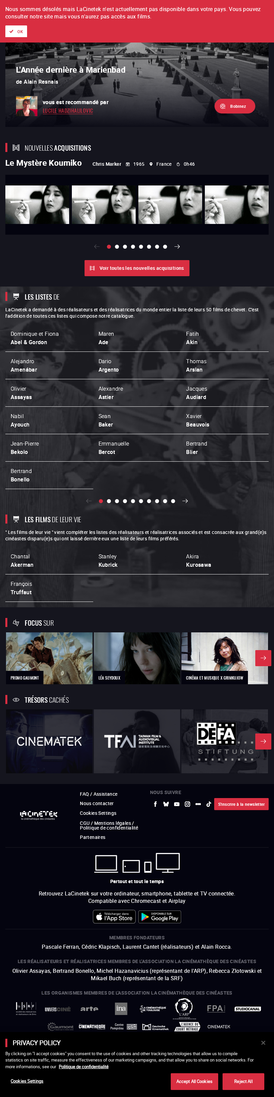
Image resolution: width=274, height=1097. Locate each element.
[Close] (263, 1042)
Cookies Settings (27, 1081)
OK (20, 31)
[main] (137, 1064)
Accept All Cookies (194, 1081)
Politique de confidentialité (84, 1067)
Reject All (243, 1081)
